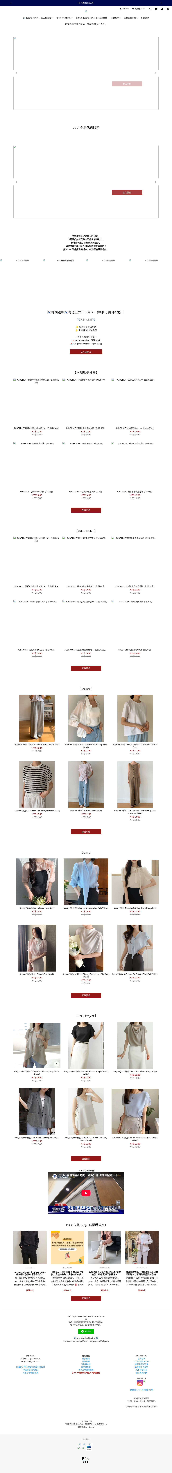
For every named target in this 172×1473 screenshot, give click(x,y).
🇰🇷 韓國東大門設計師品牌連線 (37, 18)
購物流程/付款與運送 (75, 23)
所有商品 (115, 18)
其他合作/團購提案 (30, 1372)
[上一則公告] (11, 3)
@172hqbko (35, 1358)
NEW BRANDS (63, 18)
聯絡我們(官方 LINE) (97, 23)
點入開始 (130, 83)
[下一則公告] (161, 3)
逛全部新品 (86, 351)
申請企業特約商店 (30, 1370)
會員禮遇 (145, 18)
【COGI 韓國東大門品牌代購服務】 (91, 18)
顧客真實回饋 (130, 18)
